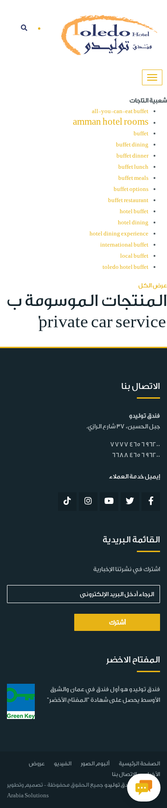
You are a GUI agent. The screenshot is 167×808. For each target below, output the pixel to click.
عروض (37, 763)
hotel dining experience (119, 234)
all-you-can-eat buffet (120, 111)
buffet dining (132, 145)
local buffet (134, 256)
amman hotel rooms (110, 122)
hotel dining (133, 223)
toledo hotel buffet (125, 267)
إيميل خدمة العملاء (134, 476)
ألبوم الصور (95, 763)
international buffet (124, 245)
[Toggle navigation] (152, 77)
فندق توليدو (118, 785)
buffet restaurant (128, 200)
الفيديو (62, 763)
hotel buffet (134, 212)
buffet (141, 134)
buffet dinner (132, 156)
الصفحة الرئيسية (139, 763)
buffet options (131, 189)
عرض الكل (152, 285)
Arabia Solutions (28, 795)
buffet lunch (133, 167)
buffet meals (133, 178)
